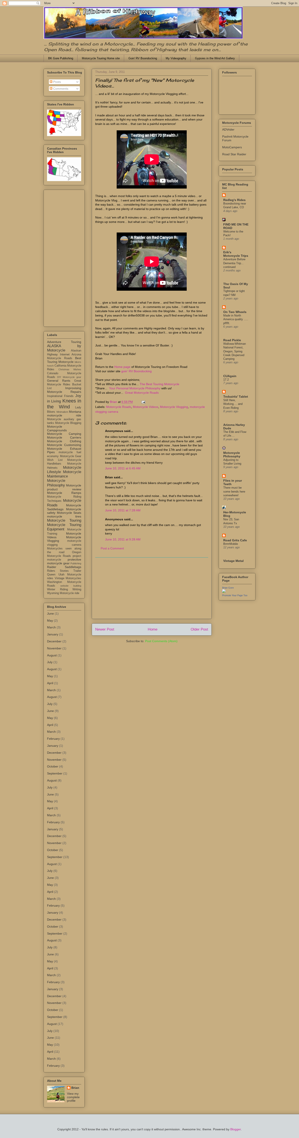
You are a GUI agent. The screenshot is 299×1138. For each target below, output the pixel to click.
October (52, 766)
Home (152, 629)
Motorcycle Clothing (64, 441)
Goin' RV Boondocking (142, 58)
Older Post (199, 629)
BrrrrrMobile (230, 543)
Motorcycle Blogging (68, 423)
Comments (60, 88)
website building (70, 585)
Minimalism (62, 412)
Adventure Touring (64, 342)
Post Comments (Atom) (161, 641)
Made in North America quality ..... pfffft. (235, 319)
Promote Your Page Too (234, 595)
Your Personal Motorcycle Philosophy (134, 388)
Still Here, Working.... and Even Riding (233, 404)
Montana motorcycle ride (64, 413)
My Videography (176, 58)
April (50, 683)
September (54, 773)
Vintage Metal (233, 561)
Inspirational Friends (60, 396)
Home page (122, 367)
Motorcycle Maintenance (64, 474)
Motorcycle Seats (69, 512)
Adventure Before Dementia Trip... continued (234, 263)
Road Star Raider (234, 154)
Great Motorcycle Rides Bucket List (64, 384)
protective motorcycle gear (64, 561)
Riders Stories (58, 570)
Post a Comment (112, 548)
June (50, 613)
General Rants (58, 380)
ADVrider (228, 129)
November (54, 648)
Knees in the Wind (64, 403)
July (50, 662)
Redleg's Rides (234, 200)
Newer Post (104, 629)
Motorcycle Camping (64, 433)
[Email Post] (143, 402)
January (52, 634)
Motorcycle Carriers (64, 437)
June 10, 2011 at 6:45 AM (123, 468)
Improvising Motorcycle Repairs (64, 389)
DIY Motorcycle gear (69, 377)
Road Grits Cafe (235, 540)
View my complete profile (73, 1097)
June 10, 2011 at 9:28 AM (123, 539)
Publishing (75, 563)
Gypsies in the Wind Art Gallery (215, 58)
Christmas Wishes (69, 369)
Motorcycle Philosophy (56, 483)
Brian (75, 1087)
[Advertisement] (152, 588)
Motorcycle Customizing (64, 445)
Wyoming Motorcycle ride (63, 593)
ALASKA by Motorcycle (64, 348)
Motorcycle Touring (64, 520)
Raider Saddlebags (64, 567)
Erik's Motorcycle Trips (235, 253)
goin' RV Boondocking (136, 371)
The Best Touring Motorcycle (159, 384)
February (53, 738)
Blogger (235, 1129)
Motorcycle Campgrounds (57, 428)
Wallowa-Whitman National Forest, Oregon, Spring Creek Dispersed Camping (234, 351)
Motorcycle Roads (118, 407)
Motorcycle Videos (145, 407)
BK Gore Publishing (60, 58)
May (50, 620)
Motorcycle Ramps (64, 493)
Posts (56, 82)
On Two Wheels (234, 312)
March (51, 627)
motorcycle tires (64, 516)
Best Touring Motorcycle (64, 360)
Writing (76, 589)
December (54, 641)
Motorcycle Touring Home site (101, 58)
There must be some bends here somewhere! (234, 491)
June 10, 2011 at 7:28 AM (123, 510)
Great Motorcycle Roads (142, 392)
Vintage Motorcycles (68, 578)
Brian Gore (228, 587)
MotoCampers (232, 147)
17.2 (226, 379)
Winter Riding (57, 589)
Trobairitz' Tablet (235, 396)
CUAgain (229, 376)
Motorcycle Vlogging (174, 407)
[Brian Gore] (224, 591)
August (52, 655)
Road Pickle (232, 340)
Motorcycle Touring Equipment (64, 527)
